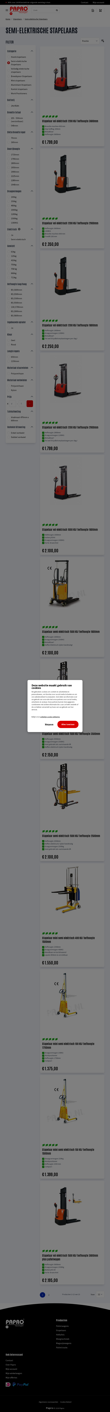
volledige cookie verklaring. (50, 717)
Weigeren (49, 724)
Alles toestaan (67, 724)
